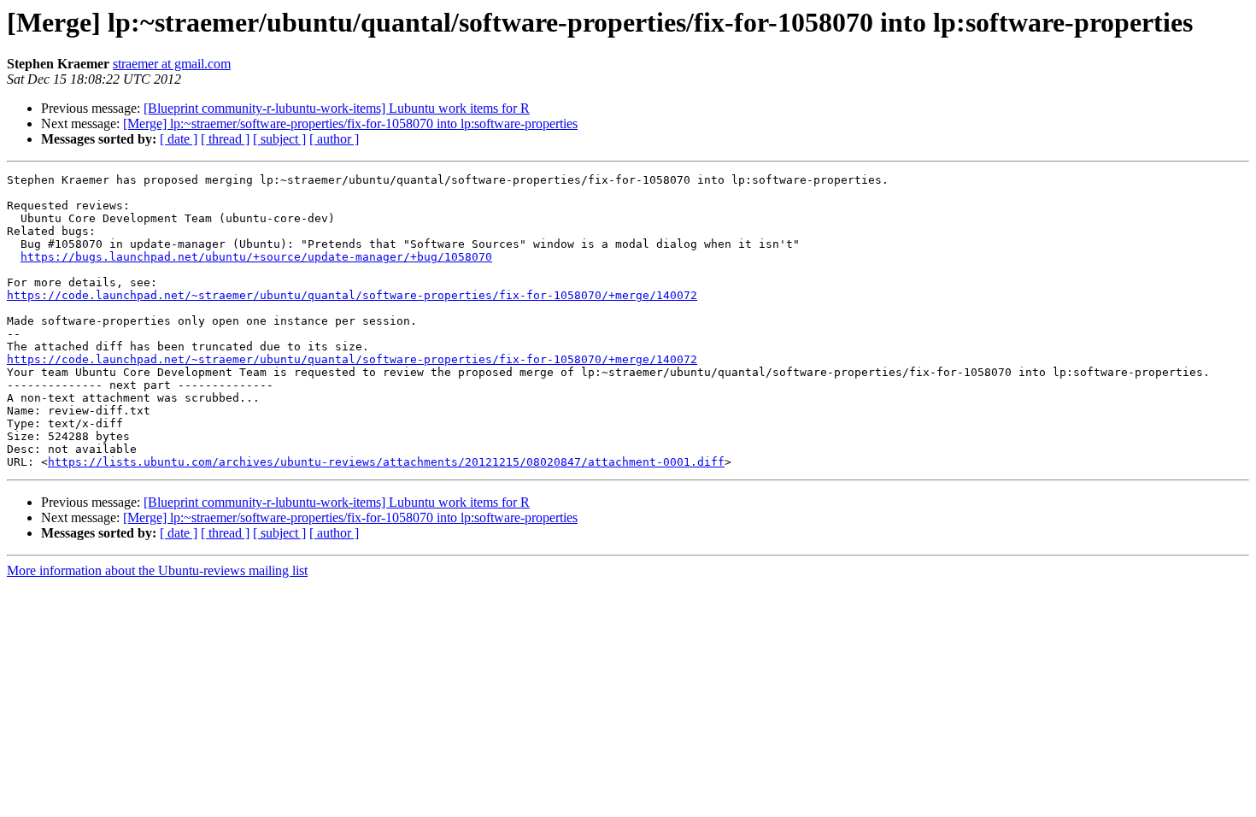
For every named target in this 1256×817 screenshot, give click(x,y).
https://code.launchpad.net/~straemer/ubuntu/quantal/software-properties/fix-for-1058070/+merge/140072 (352, 295)
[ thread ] (225, 139)
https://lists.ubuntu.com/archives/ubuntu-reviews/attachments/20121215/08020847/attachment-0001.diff (386, 462)
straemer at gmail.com (172, 63)
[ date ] (178, 139)
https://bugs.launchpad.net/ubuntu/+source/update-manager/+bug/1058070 (256, 256)
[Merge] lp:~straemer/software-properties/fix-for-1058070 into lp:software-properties (350, 123)
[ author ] (334, 139)
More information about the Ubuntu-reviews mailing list (157, 570)
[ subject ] (279, 139)
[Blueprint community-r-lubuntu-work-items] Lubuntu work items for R (337, 108)
